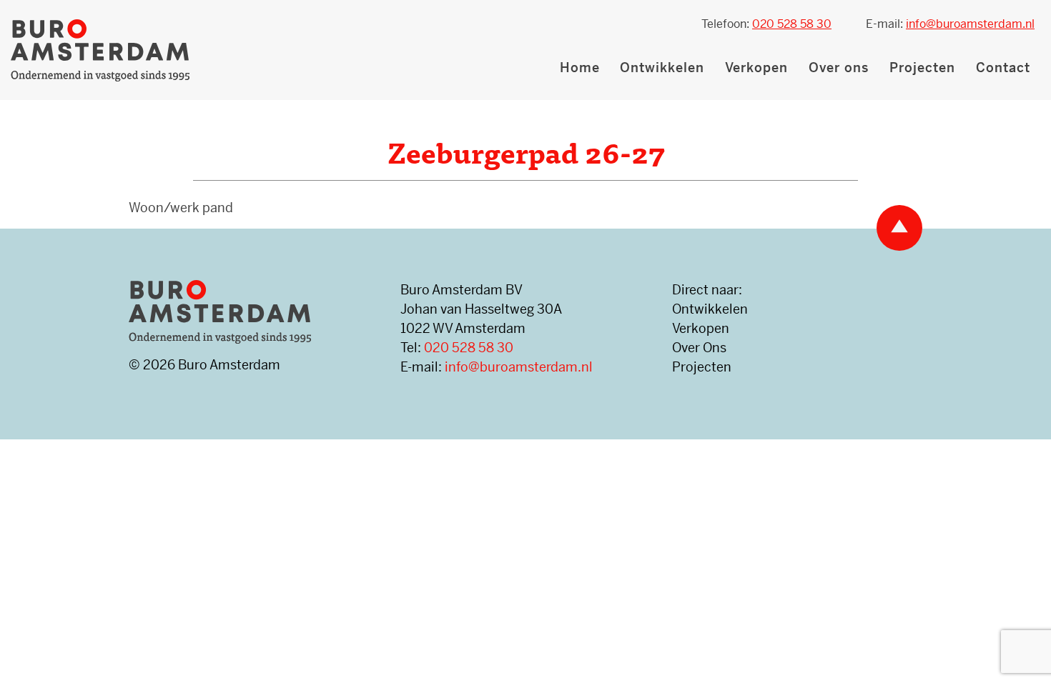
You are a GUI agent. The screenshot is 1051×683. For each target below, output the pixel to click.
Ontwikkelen (662, 67)
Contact (1003, 67)
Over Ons (699, 347)
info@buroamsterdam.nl (519, 367)
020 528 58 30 (468, 347)
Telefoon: (766, 23)
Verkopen (756, 67)
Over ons (839, 67)
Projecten (922, 67)
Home (580, 67)
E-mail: (950, 23)
